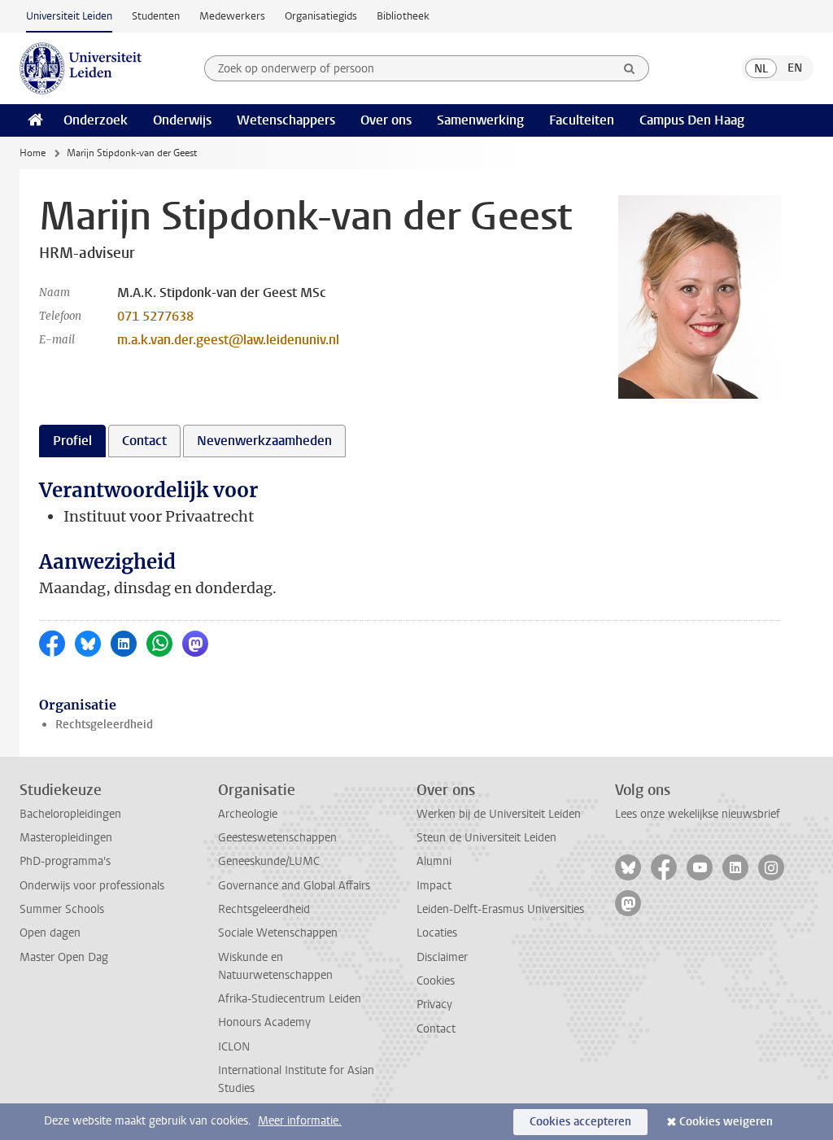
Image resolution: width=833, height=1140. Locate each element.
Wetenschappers (286, 120)
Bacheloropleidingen (70, 814)
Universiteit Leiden (69, 16)
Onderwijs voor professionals (92, 885)
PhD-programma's (65, 861)
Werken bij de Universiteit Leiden (498, 814)
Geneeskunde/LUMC (269, 861)
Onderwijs (182, 120)
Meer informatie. (300, 1121)
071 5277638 (155, 316)
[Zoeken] (629, 68)
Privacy (434, 1004)
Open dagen (50, 933)
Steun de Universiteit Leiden (486, 837)
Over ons (386, 120)
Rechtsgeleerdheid (104, 724)
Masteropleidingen (66, 837)
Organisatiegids (321, 16)
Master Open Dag (64, 957)
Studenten (156, 16)
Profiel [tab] (72, 440)
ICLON (234, 1047)
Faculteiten (581, 120)
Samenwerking (480, 120)
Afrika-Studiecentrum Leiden (289, 999)
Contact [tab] (144, 440)
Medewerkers (232, 16)
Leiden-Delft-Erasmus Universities (500, 909)
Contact (436, 1029)
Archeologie (247, 814)
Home (33, 152)
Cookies (435, 981)
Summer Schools (62, 909)
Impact (433, 885)
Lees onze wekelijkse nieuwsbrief (697, 814)
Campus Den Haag (691, 120)
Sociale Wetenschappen (278, 933)
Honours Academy (264, 1022)
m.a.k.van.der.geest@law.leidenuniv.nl (228, 339)
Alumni (433, 861)
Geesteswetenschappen (277, 837)
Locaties (436, 933)
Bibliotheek (403, 16)
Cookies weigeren (726, 1121)
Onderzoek (95, 120)
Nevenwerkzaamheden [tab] (264, 440)
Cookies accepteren (580, 1121)
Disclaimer (442, 957)
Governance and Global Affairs (294, 885)
